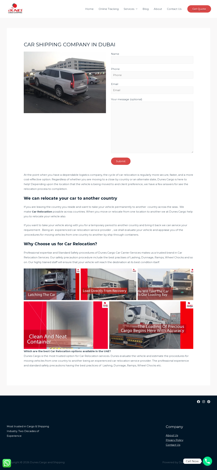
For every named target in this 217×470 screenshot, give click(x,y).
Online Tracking (109, 9)
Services (129, 9)
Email (114, 84)
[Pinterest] (208, 401)
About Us (172, 435)
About (158, 9)
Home (89, 9)
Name (115, 53)
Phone (115, 69)
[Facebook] (198, 401)
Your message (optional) (126, 99)
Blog (146, 9)
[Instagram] (203, 401)
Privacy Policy (174, 440)
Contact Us (174, 9)
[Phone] (207, 461)
